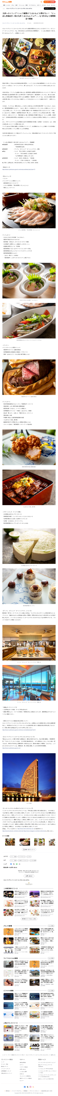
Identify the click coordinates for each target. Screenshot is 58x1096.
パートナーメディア (5, 1068)
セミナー (22, 1080)
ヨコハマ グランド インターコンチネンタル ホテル (13, 23)
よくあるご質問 (23, 1071)
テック (48, 5)
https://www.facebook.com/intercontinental (12, 831)
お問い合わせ (29, 876)
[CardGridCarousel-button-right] (54, 842)
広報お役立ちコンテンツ (6, 1073)
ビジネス (44, 5)
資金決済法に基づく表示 (46, 1090)
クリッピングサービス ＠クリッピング (46, 1062)
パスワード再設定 (24, 1067)
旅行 (17, 5)
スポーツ (39, 5)
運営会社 (8, 1090)
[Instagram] (30, 1087)
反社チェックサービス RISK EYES (46, 1078)
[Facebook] (11, 864)
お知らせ (22, 1073)
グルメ (12, 5)
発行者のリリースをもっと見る (29, 918)
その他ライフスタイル (23, 860)
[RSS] (33, 1087)
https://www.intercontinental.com (25, 828)
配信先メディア (4, 1066)
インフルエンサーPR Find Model (45, 1068)
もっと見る (51, 925)
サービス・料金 (4, 1064)
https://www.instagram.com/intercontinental (34, 831)
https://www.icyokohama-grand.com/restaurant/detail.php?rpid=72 (18, 169)
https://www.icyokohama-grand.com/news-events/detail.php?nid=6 (19, 730)
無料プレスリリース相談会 (26, 1078)
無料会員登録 (23, 1062)
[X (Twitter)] (14, 864)
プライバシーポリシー (34, 1090)
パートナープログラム (17, 1090)
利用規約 (26, 1090)
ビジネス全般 (33, 860)
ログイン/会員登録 (50, 1)
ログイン (22, 1064)
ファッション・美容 (23, 5)
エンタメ (8, 5)
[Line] (16, 864)
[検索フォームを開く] (41, 2)
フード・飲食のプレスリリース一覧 (15, 1054)
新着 (4, 5)
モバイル (53, 5)
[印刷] (19, 864)
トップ (3, 1054)
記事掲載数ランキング (6, 1071)
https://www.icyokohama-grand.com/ (11, 748)
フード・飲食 (13, 856)
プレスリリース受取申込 (25, 1076)
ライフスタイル (32, 5)
